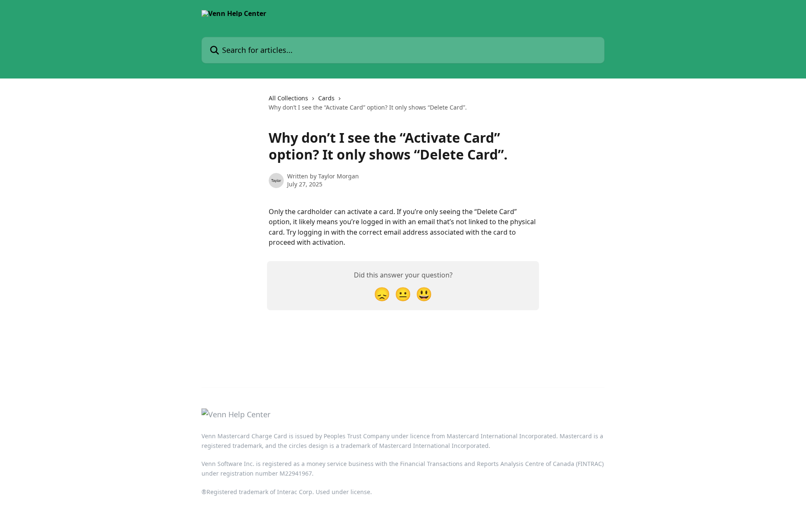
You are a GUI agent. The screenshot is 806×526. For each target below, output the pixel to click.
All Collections (288, 98)
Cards (326, 98)
